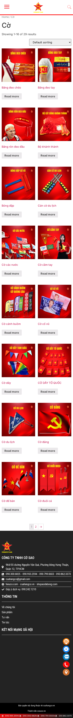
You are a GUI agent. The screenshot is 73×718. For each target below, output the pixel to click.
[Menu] (6, 7)
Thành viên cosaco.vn (37, 711)
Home (5, 17)
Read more (11, 96)
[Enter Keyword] (69, 7)
